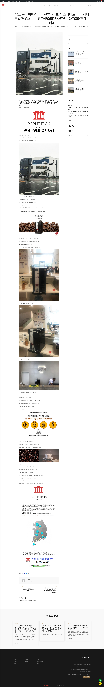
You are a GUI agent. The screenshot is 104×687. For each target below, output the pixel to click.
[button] (86, 677)
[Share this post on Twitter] (26, 573)
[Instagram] (31, 581)
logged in (26, 600)
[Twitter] (29, 581)
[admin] (23, 580)
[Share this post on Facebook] (24, 573)
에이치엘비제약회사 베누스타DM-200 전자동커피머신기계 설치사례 (81, 70)
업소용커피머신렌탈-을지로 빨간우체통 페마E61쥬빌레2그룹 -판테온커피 (78, 627)
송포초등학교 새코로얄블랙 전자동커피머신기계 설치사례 (81, 61)
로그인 (98, 1)
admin (21, 107)
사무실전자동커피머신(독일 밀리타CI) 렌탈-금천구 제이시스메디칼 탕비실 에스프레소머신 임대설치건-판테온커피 (52, 628)
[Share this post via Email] (28, 573)
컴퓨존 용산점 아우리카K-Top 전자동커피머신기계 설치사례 (81, 79)
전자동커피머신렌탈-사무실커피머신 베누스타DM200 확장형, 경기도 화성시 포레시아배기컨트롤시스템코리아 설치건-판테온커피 (25, 629)
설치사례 (69, 43)
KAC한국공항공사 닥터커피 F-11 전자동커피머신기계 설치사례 (81, 52)
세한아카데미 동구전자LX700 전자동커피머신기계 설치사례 (81, 89)
